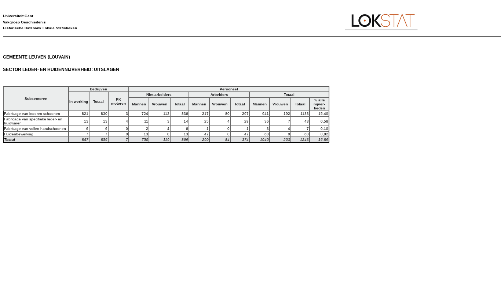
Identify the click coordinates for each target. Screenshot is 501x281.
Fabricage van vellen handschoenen (35, 129)
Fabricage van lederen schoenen (32, 114)
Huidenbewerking (18, 134)
